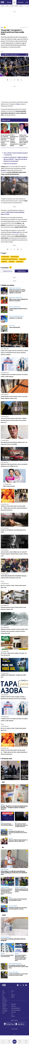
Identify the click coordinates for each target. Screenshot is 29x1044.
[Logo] (2, 2)
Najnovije (9, 2)
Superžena (4, 1005)
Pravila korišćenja (15, 1008)
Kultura (4, 1003)
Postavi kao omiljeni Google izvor (10, 54)
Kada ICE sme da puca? (10, 163)
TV (11, 993)
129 (6, 288)
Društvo (10, 829)
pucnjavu (3, 170)
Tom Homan (19, 261)
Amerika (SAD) (5, 256)
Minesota (4, 261)
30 (6, 325)
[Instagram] (23, 985)
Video (12, 991)
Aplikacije (13, 1012)
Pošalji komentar (21, 271)
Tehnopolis (4, 1008)
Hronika (17, 953)
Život (3, 997)
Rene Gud (16, 232)
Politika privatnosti (15, 1010)
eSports (4, 1006)
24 (6, 307)
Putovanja (4, 1001)
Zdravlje (4, 999)
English (13, 995)
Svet (2, 27)
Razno (2, 804)
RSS (12, 1014)
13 (6, 972)
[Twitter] (20, 985)
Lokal (3, 1012)
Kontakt (13, 1016)
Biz (3, 995)
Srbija (9, 897)
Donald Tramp (15, 256)
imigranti (12, 261)
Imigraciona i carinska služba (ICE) (10, 259)
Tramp (18, 104)
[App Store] (20, 1024)
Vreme (12, 997)
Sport (3, 993)
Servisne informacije (6, 937)
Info (3, 991)
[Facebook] (17, 985)
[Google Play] (9, 1024)
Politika (10, 838)
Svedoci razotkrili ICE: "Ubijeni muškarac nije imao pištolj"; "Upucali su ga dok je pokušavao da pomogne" (16, 159)
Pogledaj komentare (7, 271)
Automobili (4, 1010)
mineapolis (22, 259)
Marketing (13, 1004)
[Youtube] (26, 985)
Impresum (13, 1006)
